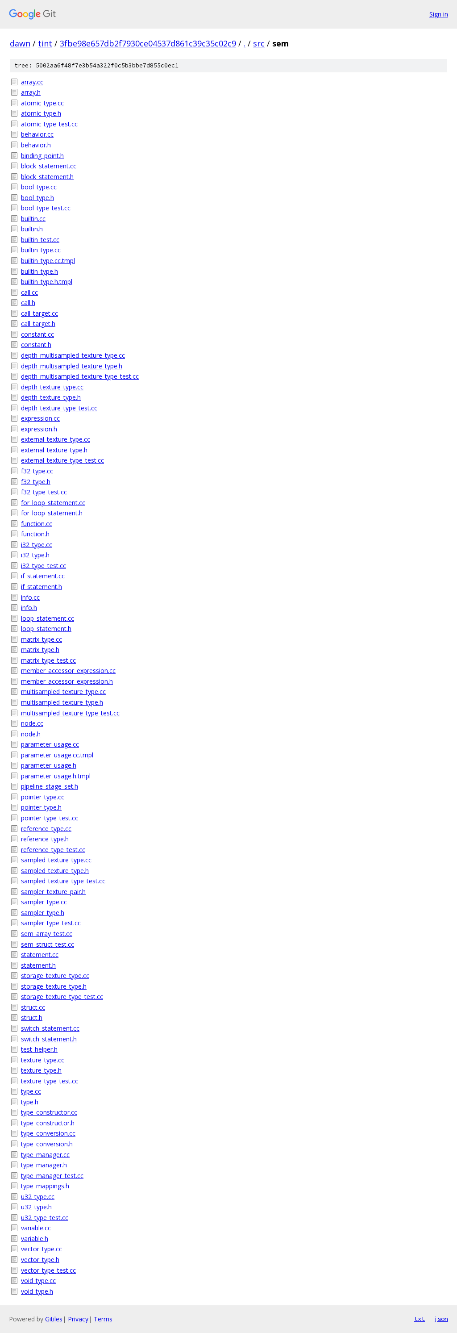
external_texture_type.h (54, 450)
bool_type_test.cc (46, 208)
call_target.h (38, 323)
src (259, 43)
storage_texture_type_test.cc (62, 996)
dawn (20, 43)
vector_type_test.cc (48, 1270)
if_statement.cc (43, 576)
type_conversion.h (47, 1144)
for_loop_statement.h (52, 513)
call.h (28, 302)
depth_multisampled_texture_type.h (71, 366)
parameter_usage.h (48, 765)
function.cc (36, 523)
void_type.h (37, 1291)
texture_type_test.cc (49, 1081)
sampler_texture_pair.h (53, 891)
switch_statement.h (49, 1039)
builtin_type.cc (41, 250)
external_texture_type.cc (55, 439)
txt (419, 1319)
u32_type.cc (37, 1196)
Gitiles (53, 1319)
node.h (31, 734)
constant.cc (37, 334)
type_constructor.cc (49, 1112)
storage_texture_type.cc (55, 975)
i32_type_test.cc (43, 565)
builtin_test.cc (40, 239)
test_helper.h (39, 1049)
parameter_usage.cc (50, 744)
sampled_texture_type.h (55, 870)
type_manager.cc (45, 1154)
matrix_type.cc (41, 639)
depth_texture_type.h (51, 397)
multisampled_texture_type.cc (63, 691)
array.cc (32, 82)
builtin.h (32, 229)
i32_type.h (35, 555)
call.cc (29, 292)
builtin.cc (33, 218)
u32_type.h (36, 1207)
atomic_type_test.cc (49, 124)
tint (45, 43)
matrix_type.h (40, 649)
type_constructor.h (48, 1123)
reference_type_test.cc (53, 849)
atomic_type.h (41, 113)
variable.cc (36, 1228)
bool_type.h (37, 197)
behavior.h (36, 145)
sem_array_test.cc (46, 933)
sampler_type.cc (44, 902)
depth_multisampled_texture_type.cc (73, 355)
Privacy (78, 1319)
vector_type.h (40, 1259)
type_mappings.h (45, 1186)
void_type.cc (38, 1280)
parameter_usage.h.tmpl (56, 776)
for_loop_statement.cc (53, 502)
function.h (35, 534)
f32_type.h (35, 481)
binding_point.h (42, 155)
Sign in (438, 14)
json (441, 1319)
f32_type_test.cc (44, 492)
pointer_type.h (41, 807)
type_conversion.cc (48, 1133)
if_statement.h (41, 586)
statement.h (38, 965)
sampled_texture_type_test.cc (63, 881)
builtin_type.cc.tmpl (48, 260)
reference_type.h (45, 839)
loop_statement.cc (47, 618)
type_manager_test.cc (52, 1175)
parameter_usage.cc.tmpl (57, 755)
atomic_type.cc (42, 103)
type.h (29, 1102)
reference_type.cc (46, 828)
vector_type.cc (41, 1249)
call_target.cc (39, 313)
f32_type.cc (37, 471)
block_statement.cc (48, 166)
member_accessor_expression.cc (68, 670)
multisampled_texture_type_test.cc (70, 713)
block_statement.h (47, 176)
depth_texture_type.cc (52, 387)
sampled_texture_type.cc (56, 860)
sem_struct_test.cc (47, 944)
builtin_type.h (39, 271)
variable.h (34, 1238)
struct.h (31, 1017)
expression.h (39, 429)
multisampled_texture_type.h (62, 702)
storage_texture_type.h (54, 986)
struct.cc (33, 1007)
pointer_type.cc (42, 797)
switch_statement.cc (50, 1028)
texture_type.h (41, 1070)
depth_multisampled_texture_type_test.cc (80, 376)
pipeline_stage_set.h (49, 786)
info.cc (30, 597)
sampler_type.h (42, 912)
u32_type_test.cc (44, 1217)
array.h (31, 92)
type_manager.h (44, 1165)
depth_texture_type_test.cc (59, 408)
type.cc (31, 1091)
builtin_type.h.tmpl (46, 281)
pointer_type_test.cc (49, 818)
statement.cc (39, 954)
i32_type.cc (36, 544)
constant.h (36, 344)
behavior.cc (37, 134)
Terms (103, 1319)
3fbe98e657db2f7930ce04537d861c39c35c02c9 (148, 43)
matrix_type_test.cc (48, 660)
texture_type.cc (42, 1060)
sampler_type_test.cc (51, 923)
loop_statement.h (46, 628)
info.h (29, 607)
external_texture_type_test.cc (62, 460)
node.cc (32, 723)
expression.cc (40, 418)
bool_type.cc (39, 187)
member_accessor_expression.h (67, 681)
